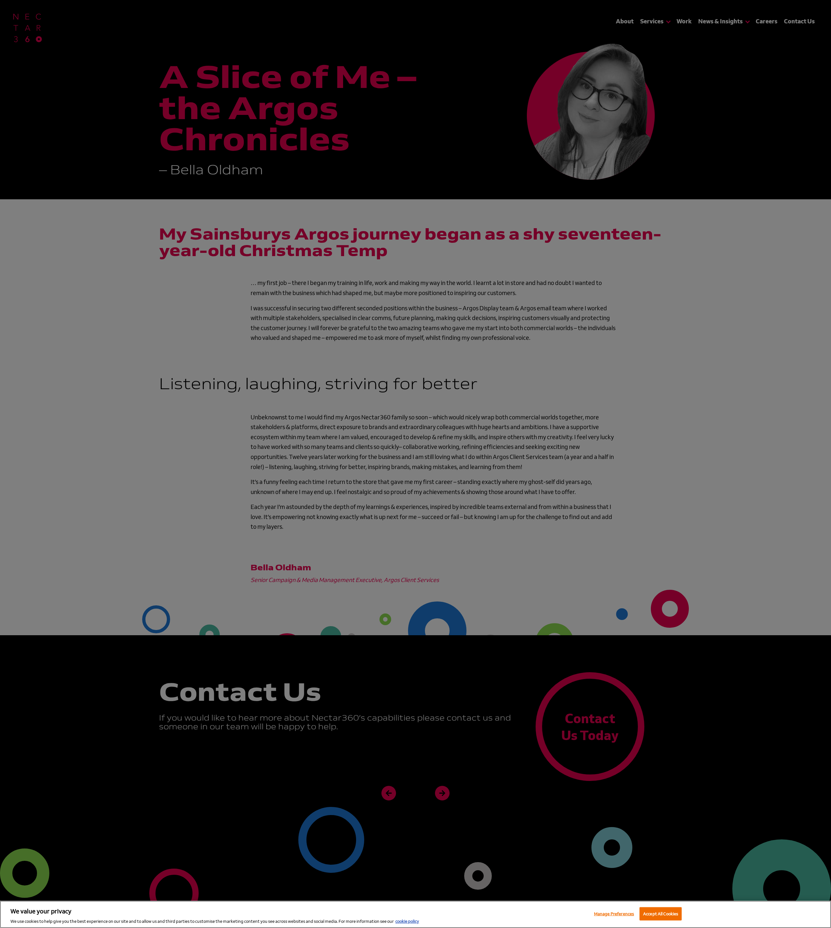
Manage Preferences (614, 913)
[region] (415, 914)
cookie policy (407, 921)
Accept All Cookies (660, 913)
